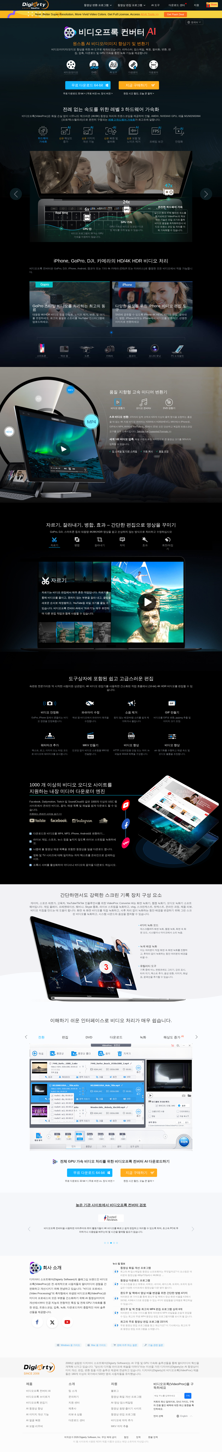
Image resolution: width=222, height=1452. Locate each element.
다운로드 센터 (177, 5)
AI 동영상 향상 (34, 1408)
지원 (196, 5)
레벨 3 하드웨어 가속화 (121, 119)
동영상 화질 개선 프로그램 (135, 1267)
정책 (138, 1437)
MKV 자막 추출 (119, 1426)
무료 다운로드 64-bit (87, 85)
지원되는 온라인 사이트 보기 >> (45, 814)
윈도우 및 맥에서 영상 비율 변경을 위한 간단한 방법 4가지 (154, 1293)
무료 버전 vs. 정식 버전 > (100, 93)
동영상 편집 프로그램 (123, 1414)
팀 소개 (73, 1390)
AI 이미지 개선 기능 (37, 1414)
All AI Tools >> (149, 14)
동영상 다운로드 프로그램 (135, 1280)
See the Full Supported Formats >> (154, 431)
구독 (188, 1396)
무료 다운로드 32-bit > (74, 93)
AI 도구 (155, 5)
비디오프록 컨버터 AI (38, 1390)
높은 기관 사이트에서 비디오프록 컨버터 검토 (111, 1205)
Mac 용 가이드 (98, 1345)
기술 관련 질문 (155, 1345)
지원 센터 (74, 1402)
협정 (126, 1437)
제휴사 (72, 1408)
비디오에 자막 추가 (122, 1420)
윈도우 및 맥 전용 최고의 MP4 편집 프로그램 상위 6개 (151, 1309)
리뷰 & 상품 (75, 1414)
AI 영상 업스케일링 (122, 1402)
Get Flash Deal (175, 14)
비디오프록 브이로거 (38, 1396)
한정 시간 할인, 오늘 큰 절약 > (139, 93)
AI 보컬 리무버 (34, 1426)
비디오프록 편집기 (36, 1402)
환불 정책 (153, 1437)
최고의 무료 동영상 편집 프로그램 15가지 (144, 1321)
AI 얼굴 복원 (33, 1420)
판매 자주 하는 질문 (127, 1345)
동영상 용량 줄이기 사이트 (126, 1408)
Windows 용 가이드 (70, 1345)
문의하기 (74, 1396)
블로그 (115, 1390)
